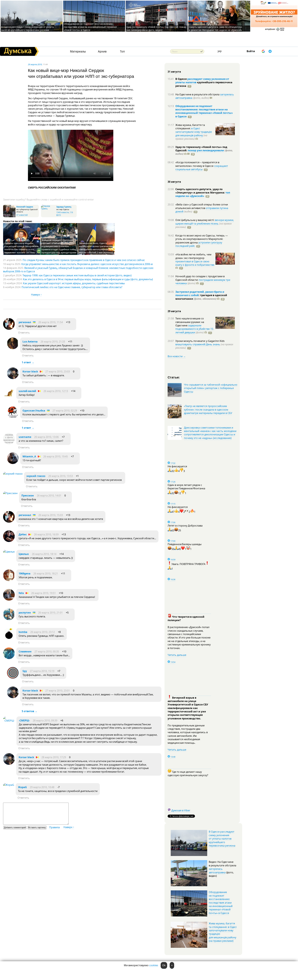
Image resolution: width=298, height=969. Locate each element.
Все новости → (177, 356)
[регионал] (9, 329)
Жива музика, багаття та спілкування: (190, 126)
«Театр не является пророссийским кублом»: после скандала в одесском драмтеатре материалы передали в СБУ (208, 409)
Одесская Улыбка (34, 410)
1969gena (24, 573)
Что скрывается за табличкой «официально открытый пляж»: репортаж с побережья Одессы (210, 388)
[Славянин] (9, 658)
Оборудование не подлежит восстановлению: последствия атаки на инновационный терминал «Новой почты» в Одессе (90, 26)
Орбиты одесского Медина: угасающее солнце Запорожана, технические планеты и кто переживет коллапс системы (21, 248)
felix (21, 593)
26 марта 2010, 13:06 (46, 437)
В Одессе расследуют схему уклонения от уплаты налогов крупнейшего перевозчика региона (27, 28)
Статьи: (174, 377)
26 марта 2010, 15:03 (50, 515)
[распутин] (9, 619)
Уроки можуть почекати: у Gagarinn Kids (200, 341)
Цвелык (24, 554)
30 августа (174, 181)
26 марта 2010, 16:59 (46, 534)
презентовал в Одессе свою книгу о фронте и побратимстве (194, 263)
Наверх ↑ (36, 294)
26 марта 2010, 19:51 (43, 593)
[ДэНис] (9, 541)
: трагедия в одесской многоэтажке (201, 296)
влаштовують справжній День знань (197, 344)
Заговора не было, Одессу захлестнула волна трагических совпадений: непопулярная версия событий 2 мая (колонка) (96, 248)
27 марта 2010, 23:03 (57, 371)
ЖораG (22, 787)
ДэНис (23, 534)
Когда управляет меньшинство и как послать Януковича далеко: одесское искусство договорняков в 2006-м (87, 264)
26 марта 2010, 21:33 (53, 341)
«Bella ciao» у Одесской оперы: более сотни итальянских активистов (201, 206)
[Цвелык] (9, 551)
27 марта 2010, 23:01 (57, 690)
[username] (9, 443)
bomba (23, 632)
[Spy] (13, 677)
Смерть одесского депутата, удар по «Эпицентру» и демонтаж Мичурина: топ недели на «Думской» (215, 28)
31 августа (174, 71)
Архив (102, 51)
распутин (25, 612)
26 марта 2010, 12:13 (55, 391)
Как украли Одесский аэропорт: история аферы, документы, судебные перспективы (74, 283)
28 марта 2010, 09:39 (45, 720)
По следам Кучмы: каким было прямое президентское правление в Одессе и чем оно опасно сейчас (84, 260)
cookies (153, 965)
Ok (164, 965)
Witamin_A (29, 456)
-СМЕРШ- (24, 720)
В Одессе (181, 79)
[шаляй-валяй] (9, 397)
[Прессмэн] (10, 493)
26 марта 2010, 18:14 (44, 554)
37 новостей (22, 215)
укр (220, 51)
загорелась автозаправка (217, 870)
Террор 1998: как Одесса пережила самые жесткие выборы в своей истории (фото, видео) (77, 275)
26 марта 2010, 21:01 (50, 612)
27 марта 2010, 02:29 (64, 410)
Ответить (24, 332)
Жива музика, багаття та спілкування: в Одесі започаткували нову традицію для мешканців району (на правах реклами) (223, 932)
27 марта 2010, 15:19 (42, 671)
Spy (25, 671)
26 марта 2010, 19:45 (55, 456)
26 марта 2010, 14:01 (49, 495)
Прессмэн (27, 495)
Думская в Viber (180, 810)
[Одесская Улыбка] (13, 417)
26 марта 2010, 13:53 (60, 476)
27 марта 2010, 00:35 (46, 651)
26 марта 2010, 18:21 (45, 573)
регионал (25, 322)
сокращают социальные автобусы (201, 167)
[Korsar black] (13, 378)
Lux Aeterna (30, 341)
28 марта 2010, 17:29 (53, 757)
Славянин (25, 651)
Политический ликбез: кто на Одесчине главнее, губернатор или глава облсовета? (72, 287)
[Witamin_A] (13, 463)
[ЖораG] (8, 785)
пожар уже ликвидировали (206, 150)
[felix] (9, 599)
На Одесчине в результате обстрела (197, 94)
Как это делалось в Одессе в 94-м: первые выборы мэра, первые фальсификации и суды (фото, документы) (88, 279)
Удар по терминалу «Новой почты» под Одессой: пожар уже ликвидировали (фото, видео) (156, 28)
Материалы (78, 51)
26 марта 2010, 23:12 (42, 632)
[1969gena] (9, 580)
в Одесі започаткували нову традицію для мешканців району (193, 132)
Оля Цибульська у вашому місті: (195, 220)
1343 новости (62, 212)
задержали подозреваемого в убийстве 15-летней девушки (194, 329)
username (25, 437)
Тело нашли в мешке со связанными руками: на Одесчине (189, 322)
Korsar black (30, 371)
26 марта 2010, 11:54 (50, 322)
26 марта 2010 (35, 64)
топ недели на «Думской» (202, 194)
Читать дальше (177, 655)
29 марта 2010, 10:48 (42, 787)
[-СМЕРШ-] (9, 720)
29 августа (174, 311)
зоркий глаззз (35, 476)
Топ (122, 51)
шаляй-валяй (27, 391)
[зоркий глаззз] (13, 473)
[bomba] (9, 638)
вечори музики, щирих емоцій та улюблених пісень (204, 221)
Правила (54, 827)
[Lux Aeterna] (13, 348)
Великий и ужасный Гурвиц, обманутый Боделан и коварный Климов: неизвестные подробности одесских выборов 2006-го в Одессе (78, 269)
